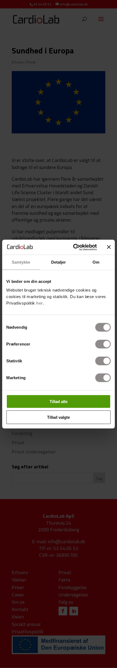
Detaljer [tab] (58, 262)
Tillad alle (58, 401)
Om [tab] (96, 262)
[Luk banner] (109, 247)
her (39, 303)
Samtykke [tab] (21, 262)
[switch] (103, 344)
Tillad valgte (58, 417)
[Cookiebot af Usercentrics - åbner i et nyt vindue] (73, 247)
